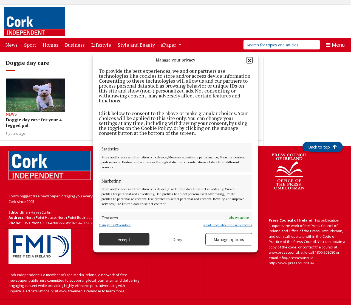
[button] (249, 60)
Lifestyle (102, 44)
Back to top (319, 147)
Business (76, 44)
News (12, 44)
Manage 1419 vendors (115, 225)
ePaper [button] (168, 44)
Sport (31, 44)
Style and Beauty (137, 44)
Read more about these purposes (227, 225)
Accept (124, 239)
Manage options (229, 239)
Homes (52, 44)
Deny (177, 239)
